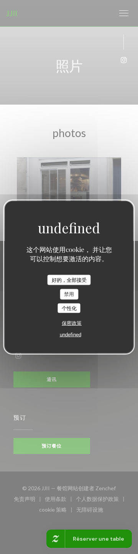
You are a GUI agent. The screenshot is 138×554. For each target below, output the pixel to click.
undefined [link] (70, 335)
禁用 (69, 294)
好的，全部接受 (69, 280)
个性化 (69, 308)
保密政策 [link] (72, 323)
